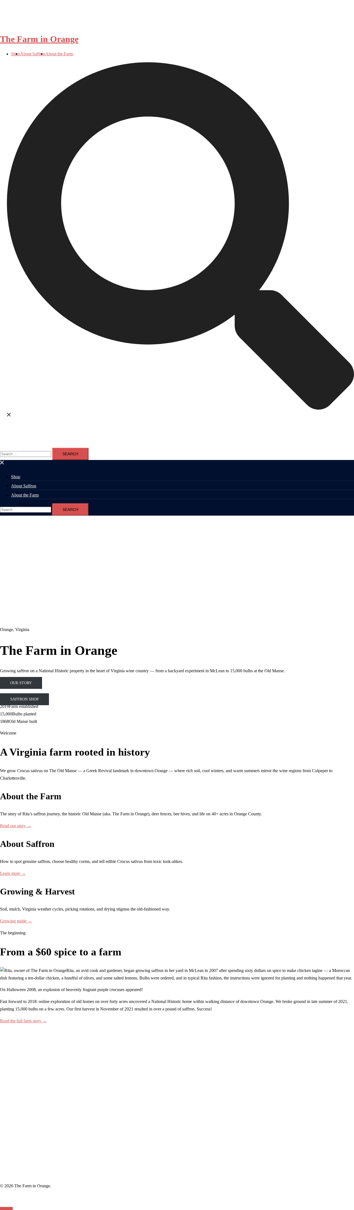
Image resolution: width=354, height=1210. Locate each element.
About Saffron (32, 53)
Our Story (21, 683)
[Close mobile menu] (2, 463)
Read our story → (15, 825)
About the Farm (59, 53)
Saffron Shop (24, 699)
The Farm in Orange (39, 39)
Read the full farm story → (23, 1020)
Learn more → (13, 873)
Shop (15, 476)
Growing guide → (16, 921)
